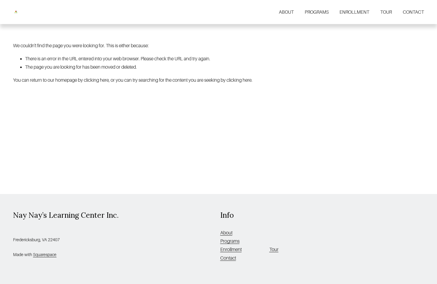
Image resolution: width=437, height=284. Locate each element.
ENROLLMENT (354, 12)
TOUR (386, 12)
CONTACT (413, 12)
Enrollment (231, 249)
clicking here (96, 80)
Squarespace (44, 254)
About (226, 233)
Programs (230, 241)
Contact (228, 258)
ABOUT (286, 12)
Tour (274, 249)
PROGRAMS (317, 12)
